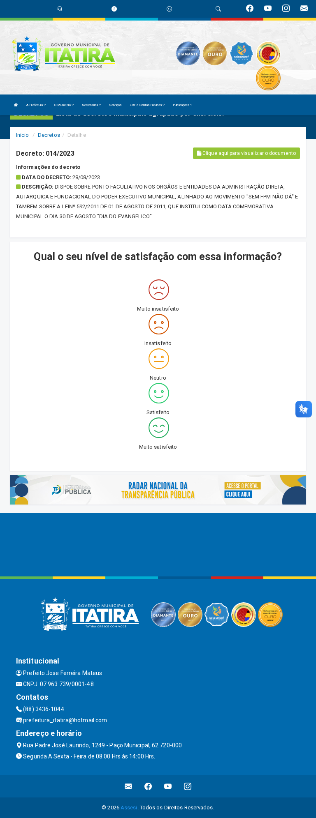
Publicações (181, 105)
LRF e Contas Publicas (146, 105)
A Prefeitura (35, 105)
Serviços (115, 105)
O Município (63, 105)
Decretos (49, 135)
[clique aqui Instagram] (188, 786)
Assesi (129, 807)
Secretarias (90, 105)
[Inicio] (16, 104)
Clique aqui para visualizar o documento (248, 153)
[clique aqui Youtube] (168, 786)
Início (22, 135)
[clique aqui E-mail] (128, 786)
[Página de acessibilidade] (169, 9)
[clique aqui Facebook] (148, 786)
